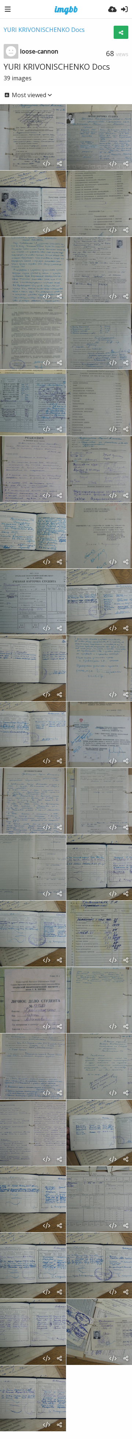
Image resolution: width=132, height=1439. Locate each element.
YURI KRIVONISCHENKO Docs (44, 30)
